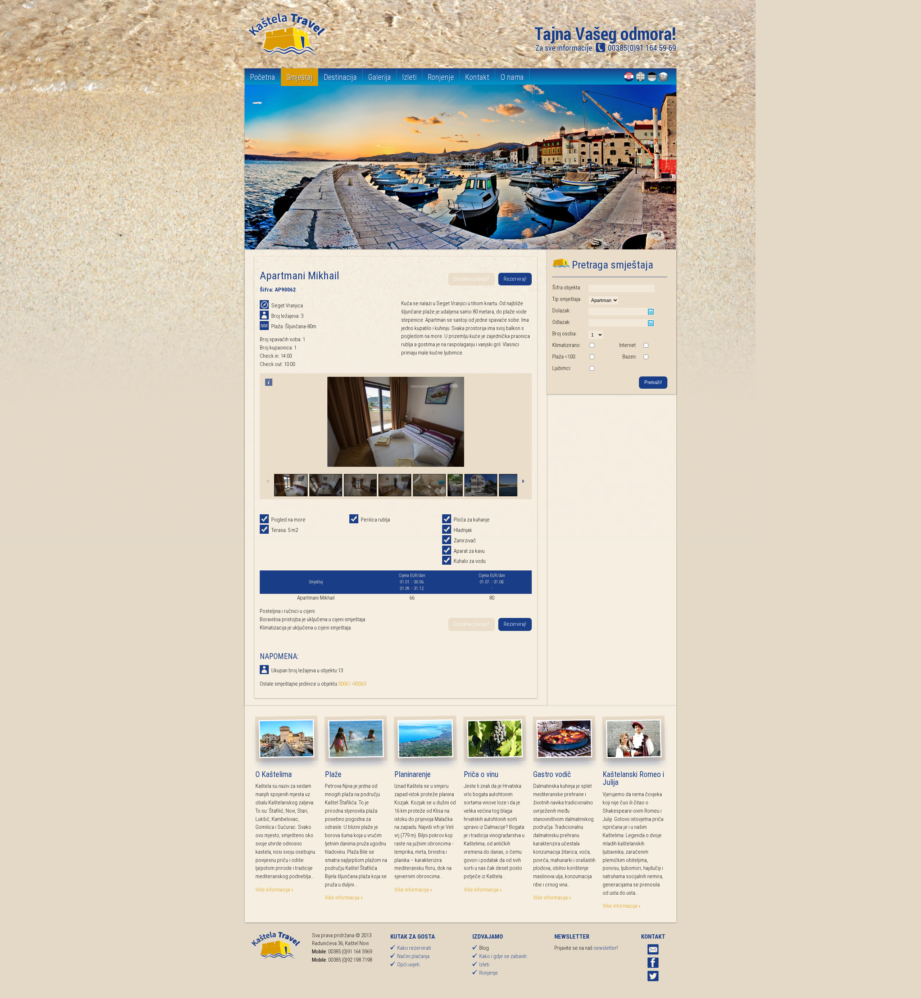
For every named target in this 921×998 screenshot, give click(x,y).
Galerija (379, 77)
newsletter (605, 948)
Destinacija (340, 77)
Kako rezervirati (414, 948)
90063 (359, 684)
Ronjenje (441, 77)
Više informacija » (274, 889)
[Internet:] (645, 346)
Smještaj (299, 77)
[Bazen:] (645, 357)
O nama (512, 77)
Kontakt (477, 77)
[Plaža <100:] (591, 357)
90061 (344, 684)
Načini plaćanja (413, 956)
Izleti (409, 77)
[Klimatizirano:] (591, 346)
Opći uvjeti (408, 964)
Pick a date (651, 312)
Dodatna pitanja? (471, 279)
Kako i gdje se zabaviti (503, 956)
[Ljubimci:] (591, 369)
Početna (262, 77)
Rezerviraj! (515, 279)
